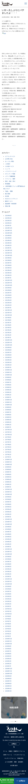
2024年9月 (8, 235)
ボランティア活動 (10, 174)
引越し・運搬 (9, 191)
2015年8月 (8, 499)
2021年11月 (8, 312)
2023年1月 (8, 278)
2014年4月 (8, 539)
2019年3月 (8, 392)
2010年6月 (8, 653)
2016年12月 (8, 459)
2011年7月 (8, 621)
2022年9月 (8, 288)
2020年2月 (8, 365)
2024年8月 (8, 238)
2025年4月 (8, 218)
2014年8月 (8, 529)
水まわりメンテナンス (11, 198)
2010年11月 (8, 641)
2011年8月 (8, 619)
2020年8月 (8, 350)
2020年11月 (8, 342)
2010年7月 (8, 651)
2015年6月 (8, 504)
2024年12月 (8, 228)
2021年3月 (8, 332)
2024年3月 (8, 243)
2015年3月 (8, 512)
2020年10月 (8, 345)
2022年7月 (8, 292)
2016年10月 (8, 464)
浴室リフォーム (7, 755)
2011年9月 (8, 616)
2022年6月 (8, 295)
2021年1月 (8, 337)
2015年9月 (8, 497)
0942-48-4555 (8, 780)
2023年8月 (8, 260)
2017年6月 (8, 444)
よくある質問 (8, 762)
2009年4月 (8, 688)
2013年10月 (8, 554)
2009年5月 (8, 686)
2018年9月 (8, 407)
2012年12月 (8, 579)
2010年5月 (8, 656)
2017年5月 (8, 447)
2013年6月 (8, 564)
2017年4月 (8, 449)
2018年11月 (8, 402)
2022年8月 (8, 290)
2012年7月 (8, 591)
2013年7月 (8, 561)
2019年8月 (8, 380)
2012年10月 (8, 584)
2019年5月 (8, 387)
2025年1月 (8, 225)
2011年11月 (8, 611)
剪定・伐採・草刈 (10, 181)
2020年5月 (8, 357)
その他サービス (9, 166)
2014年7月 (8, 531)
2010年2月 (8, 663)
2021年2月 (8, 335)
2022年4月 (8, 300)
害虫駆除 (7, 184)
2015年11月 (8, 492)
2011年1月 (8, 636)
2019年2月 (8, 395)
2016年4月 (8, 479)
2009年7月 (8, 681)
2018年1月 (8, 427)
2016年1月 (8, 487)
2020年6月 (8, 355)
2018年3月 (8, 422)
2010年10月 (8, 643)
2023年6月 (8, 265)
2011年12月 (8, 609)
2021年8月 (8, 320)
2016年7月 (8, 472)
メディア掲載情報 (10, 176)
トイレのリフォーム (19, 755)
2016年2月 (8, 484)
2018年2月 (8, 424)
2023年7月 (8, 263)
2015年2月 (8, 514)
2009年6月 (8, 683)
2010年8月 (8, 648)
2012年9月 (8, 586)
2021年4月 (8, 330)
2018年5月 (8, 417)
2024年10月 (8, 233)
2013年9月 (8, 556)
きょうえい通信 (9, 161)
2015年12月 (8, 489)
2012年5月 (8, 596)
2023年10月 (8, 255)
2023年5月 (8, 268)
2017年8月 (8, 439)
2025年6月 (8, 215)
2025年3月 (8, 220)
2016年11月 (8, 462)
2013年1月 (8, 576)
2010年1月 (8, 666)
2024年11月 (8, 230)
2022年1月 (8, 307)
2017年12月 (8, 429)
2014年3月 (8, 541)
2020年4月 (8, 360)
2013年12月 (8, 549)
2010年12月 (8, 638)
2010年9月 (8, 646)
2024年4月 (8, 240)
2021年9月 (8, 317)
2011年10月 (8, 614)
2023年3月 (8, 273)
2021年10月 (8, 315)
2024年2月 (8, 245)
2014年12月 (8, 519)
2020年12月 (8, 340)
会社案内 (20, 762)
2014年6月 (8, 534)
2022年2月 (8, 305)
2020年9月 (8, 347)
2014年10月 (8, 524)
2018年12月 (8, 400)
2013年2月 (8, 574)
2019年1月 (8, 397)
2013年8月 (8, 559)
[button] (11, 721)
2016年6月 (8, 474)
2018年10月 (8, 404)
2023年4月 (8, 270)
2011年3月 (8, 631)
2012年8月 (8, 589)
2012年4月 (8, 599)
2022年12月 (8, 280)
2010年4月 (8, 658)
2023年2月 (8, 275)
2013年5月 (8, 566)
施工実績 (7, 193)
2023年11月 (8, 253)
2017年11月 (8, 432)
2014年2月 (8, 544)
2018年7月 (8, 412)
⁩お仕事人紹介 (14, 765)
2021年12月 (8, 310)
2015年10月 (8, 494)
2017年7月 (8, 442)
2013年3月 (8, 571)
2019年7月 (8, 382)
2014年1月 (8, 546)
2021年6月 (8, 325)
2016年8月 (8, 469)
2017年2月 (8, 454)
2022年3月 (8, 302)
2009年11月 (8, 671)
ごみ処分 (7, 164)
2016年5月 (8, 477)
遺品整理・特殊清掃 (10, 203)
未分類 (7, 196)
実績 (15, 762)
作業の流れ (20, 758)
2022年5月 (8, 297)
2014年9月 (8, 526)
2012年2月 (8, 604)
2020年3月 (8, 362)
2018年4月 (8, 419)
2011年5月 (8, 626)
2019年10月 (8, 375)
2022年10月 (8, 285)
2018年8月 (8, 409)
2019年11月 (8, 372)
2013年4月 (8, 569)
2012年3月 (8, 601)
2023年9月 (8, 258)
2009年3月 (8, 691)
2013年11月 (8, 551)
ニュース (7, 169)
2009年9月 (8, 676)
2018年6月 (8, 414)
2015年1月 (8, 517)
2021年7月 (8, 322)
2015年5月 (8, 507)
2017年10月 (8, 434)
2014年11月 (8, 521)
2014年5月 (8, 536)
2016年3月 (8, 482)
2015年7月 (8, 502)
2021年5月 (8, 327)
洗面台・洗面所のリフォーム (17, 751)
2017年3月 (8, 452)
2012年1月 (8, 606)
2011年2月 (8, 633)
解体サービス (9, 201)
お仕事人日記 (9, 159)
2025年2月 (8, 223)
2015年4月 (8, 509)
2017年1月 (8, 457)
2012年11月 (8, 581)
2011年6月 (8, 624)
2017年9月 (8, 437)
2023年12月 (8, 250)
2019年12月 (8, 370)
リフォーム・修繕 (10, 179)
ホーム (5, 751)
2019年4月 (8, 390)
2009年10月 (8, 673)
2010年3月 (8, 661)
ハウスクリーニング (10, 171)
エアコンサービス (10, 156)
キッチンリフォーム (10, 758)
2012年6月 (8, 594)
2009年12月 (8, 668)
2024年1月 (8, 248)
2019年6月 (8, 385)
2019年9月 (8, 377)
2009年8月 (8, 678)
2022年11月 (8, 283)
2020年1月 (8, 367)
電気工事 (7, 206)
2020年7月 (8, 352)
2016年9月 (8, 467)
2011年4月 (8, 629)
